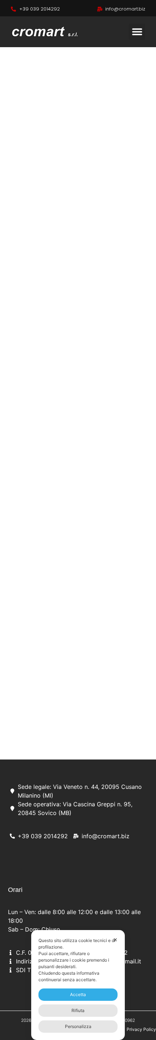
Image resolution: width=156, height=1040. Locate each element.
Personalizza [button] (78, 1026)
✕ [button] (115, 940)
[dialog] (78, 985)
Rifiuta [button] (78, 1010)
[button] (137, 32)
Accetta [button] (78, 994)
